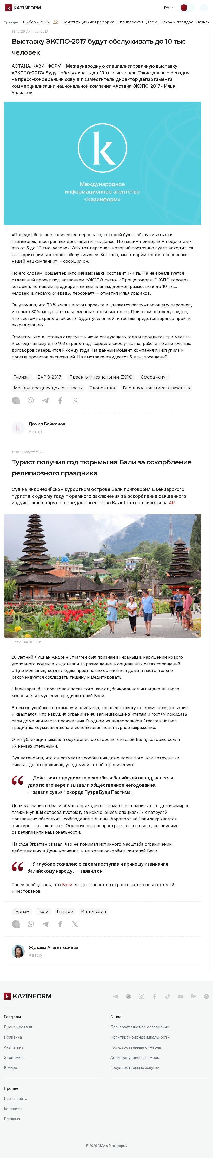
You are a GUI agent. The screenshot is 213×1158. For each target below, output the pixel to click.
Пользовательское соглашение (139, 1026)
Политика (13, 1037)
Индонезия (93, 911)
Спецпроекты (130, 22)
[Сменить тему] (187, 8)
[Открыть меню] (204, 8)
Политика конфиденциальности (140, 1037)
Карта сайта (15, 1098)
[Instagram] (16, 401)
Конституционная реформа (88, 22)
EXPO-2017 (49, 377)
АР (172, 502)
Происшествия (18, 1026)
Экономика (102, 388)
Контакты (13, 1108)
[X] (75, 401)
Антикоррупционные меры (135, 1057)
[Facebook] (60, 401)
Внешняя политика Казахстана (156, 388)
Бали (67, 884)
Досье (152, 22)
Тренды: (11, 22)
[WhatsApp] (30, 401)
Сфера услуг (154, 377)
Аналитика (13, 1047)
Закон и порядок (177, 22)
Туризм (22, 377)
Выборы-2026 (36, 22)
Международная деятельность (48, 388)
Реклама (12, 1118)
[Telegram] (45, 401)
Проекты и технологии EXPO (101, 377)
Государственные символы (136, 1047)
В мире (65, 911)
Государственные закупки (134, 1067)
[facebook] (154, 996)
